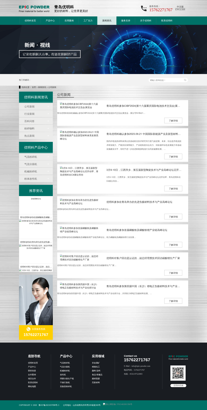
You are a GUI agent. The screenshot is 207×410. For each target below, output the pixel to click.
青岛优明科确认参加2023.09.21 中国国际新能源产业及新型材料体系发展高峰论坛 (144, 134)
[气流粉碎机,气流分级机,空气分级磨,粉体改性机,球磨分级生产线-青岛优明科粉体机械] (34, 8)
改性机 (63, 375)
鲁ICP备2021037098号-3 (49, 405)
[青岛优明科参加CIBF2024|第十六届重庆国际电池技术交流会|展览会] (79, 105)
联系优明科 (166, 20)
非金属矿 (96, 363)
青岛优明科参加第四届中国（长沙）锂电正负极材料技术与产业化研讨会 (144, 286)
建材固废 (96, 379)
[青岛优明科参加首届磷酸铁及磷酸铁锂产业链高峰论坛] (79, 229)
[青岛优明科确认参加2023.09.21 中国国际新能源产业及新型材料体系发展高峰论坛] (79, 135)
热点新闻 (29, 135)
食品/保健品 (97, 375)
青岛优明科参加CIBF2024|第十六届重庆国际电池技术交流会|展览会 (144, 105)
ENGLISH (180, 9)
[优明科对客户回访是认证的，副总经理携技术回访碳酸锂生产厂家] (79, 258)
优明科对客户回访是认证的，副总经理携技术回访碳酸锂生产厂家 (143, 258)
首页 (34, 87)
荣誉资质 (32, 371)
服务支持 (125, 20)
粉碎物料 (29, 128)
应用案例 (69, 20)
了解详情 (173, 120)
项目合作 (32, 379)
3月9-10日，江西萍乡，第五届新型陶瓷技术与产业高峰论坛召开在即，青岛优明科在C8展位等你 (144, 170)
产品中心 (50, 20)
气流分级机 (30, 164)
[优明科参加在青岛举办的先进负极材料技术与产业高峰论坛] (79, 201)
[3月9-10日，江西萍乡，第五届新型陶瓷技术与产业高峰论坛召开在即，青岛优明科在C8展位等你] (79, 171)
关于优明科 (145, 20)
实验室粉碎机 (66, 386)
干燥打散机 (65, 382)
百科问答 (29, 121)
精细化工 (96, 367)
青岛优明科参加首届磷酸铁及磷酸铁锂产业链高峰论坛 (136, 230)
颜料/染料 (96, 371)
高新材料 (96, 382)
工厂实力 (88, 20)
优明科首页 (30, 20)
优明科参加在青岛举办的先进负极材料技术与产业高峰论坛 (139, 202)
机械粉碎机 (30, 171)
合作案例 (32, 375)
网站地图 (32, 386)
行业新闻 (29, 113)
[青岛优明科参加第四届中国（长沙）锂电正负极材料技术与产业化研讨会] (79, 286)
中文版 (180, 6)
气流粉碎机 (30, 156)
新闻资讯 (106, 20)
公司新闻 (52, 87)
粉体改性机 (30, 178)
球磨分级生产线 (67, 379)
